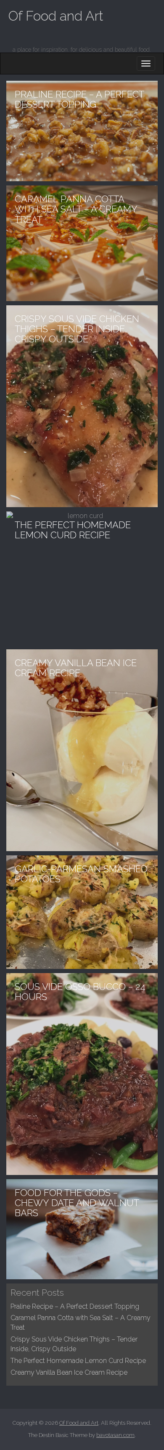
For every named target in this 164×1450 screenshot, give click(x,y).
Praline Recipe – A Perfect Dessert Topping (75, 1306)
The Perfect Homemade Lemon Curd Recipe (78, 1361)
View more (82, 131)
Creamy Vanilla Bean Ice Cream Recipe (69, 1372)
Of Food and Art (55, 16)
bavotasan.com (115, 1435)
